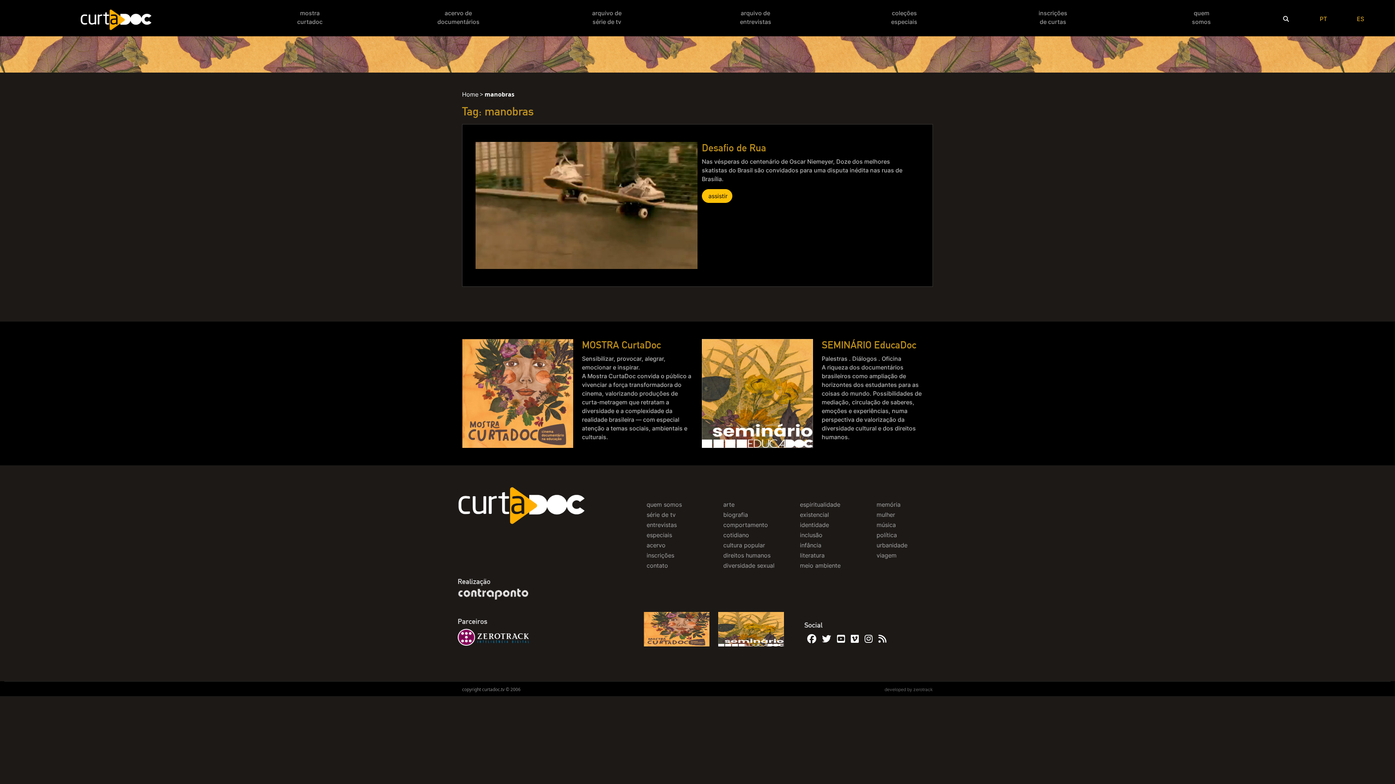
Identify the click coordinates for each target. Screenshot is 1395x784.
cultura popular (744, 545)
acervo (656, 545)
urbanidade (892, 545)
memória (889, 504)
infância (810, 545)
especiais (659, 535)
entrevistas (662, 524)
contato (657, 565)
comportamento (745, 524)
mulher (886, 514)
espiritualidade (820, 504)
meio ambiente (820, 565)
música (886, 524)
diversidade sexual (749, 565)
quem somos (664, 504)
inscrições (660, 555)
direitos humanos (747, 555)
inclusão (811, 535)
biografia (735, 514)
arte (729, 504)
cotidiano (736, 535)
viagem (887, 555)
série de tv (661, 514)
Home (470, 94)
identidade (814, 524)
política (887, 535)
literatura (812, 555)
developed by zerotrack (909, 689)
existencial (814, 514)
